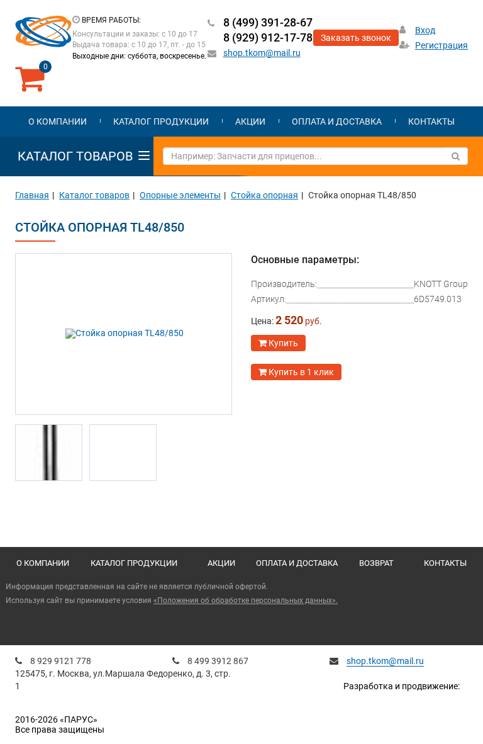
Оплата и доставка (337, 121)
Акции (250, 121)
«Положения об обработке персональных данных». (245, 600)
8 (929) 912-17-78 (268, 37)
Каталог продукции (161, 121)
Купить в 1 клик (300, 372)
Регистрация (441, 45)
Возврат (376, 563)
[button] (31, 333)
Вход (425, 30)
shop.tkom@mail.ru (262, 53)
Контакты (431, 121)
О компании (57, 121)
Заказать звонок (356, 38)
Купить (282, 343)
